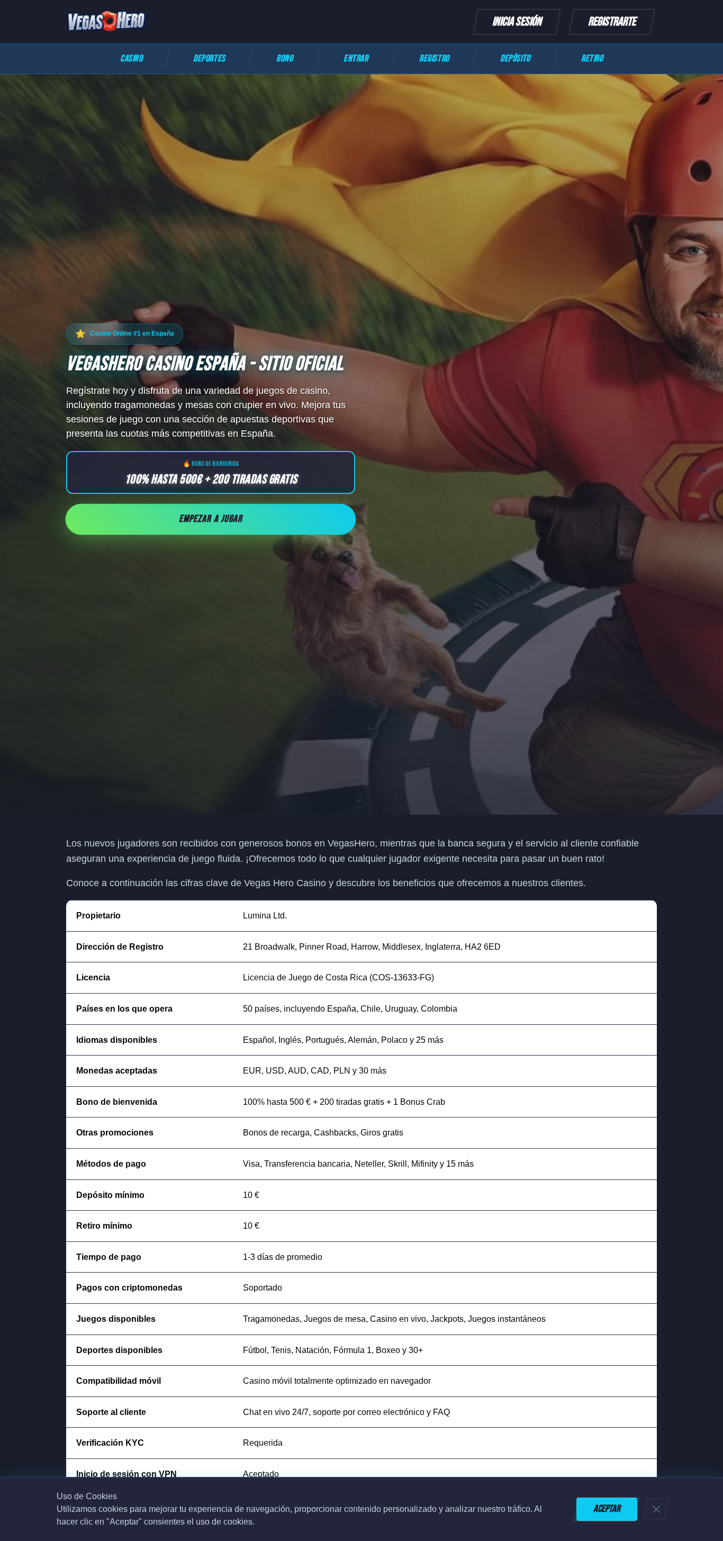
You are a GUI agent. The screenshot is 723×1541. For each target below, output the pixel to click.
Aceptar (606, 1509)
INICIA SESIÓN (516, 21)
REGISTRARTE (612, 21)
